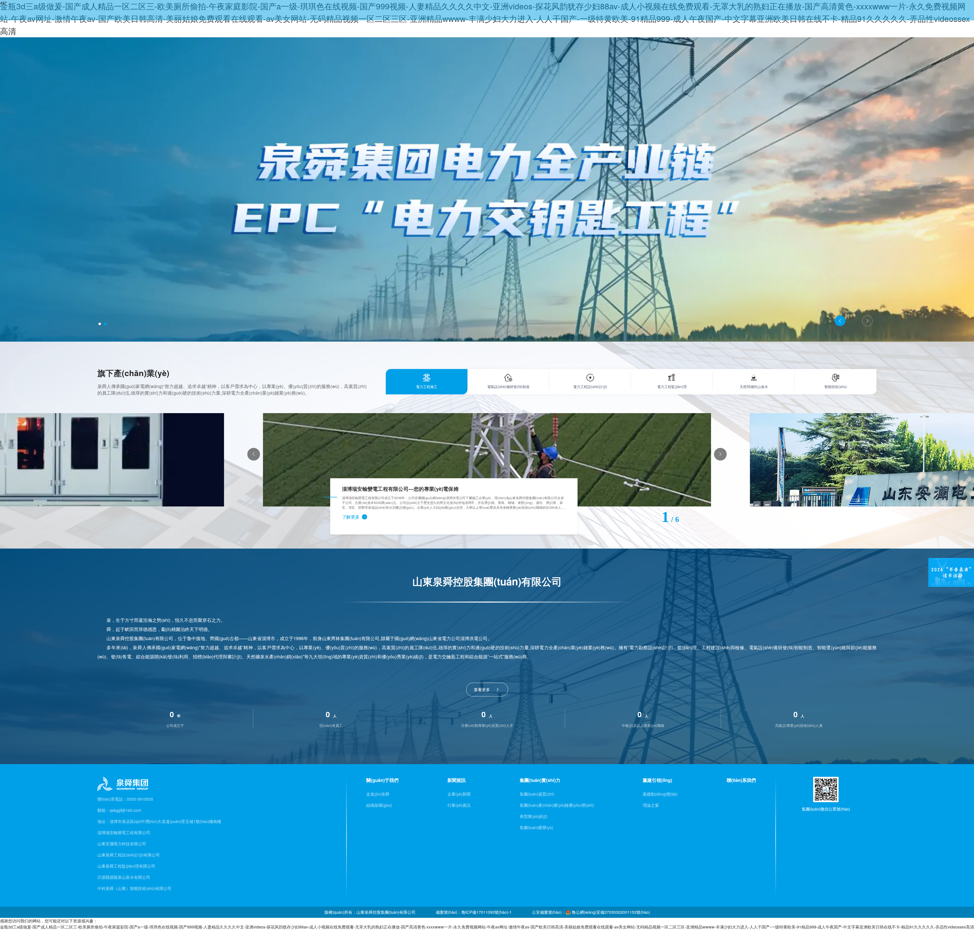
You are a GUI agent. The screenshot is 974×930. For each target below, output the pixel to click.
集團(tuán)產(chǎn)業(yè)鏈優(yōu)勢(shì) (557, 805)
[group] (487, 459)
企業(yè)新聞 (459, 794)
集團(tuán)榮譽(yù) (536, 827)
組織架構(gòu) (379, 805)
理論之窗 (651, 805)
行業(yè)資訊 (459, 805)
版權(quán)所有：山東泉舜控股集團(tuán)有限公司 (369, 912)
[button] (99, 324)
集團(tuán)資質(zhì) (537, 794)
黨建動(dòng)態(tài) (660, 794)
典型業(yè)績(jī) (533, 816)
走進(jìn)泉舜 (377, 794)
